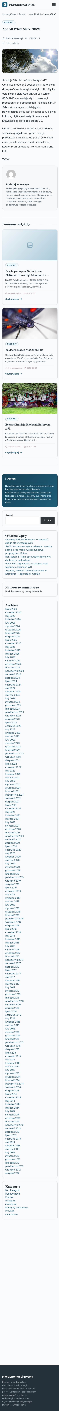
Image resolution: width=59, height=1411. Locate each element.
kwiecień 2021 (12, 815)
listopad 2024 (12, 667)
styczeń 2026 (12, 626)
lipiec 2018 (11, 928)
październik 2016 (14, 1001)
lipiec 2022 (11, 763)
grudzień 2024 (13, 664)
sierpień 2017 (12, 966)
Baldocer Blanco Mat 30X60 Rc (24, 350)
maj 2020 (10, 853)
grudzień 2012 (12, 1159)
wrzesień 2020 (13, 839)
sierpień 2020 (12, 842)
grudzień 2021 (12, 787)
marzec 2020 (12, 860)
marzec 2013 (12, 1149)
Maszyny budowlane (16, 1207)
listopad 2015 (12, 1039)
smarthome (11, 1214)
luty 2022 (10, 781)
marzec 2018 (12, 942)
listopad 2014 (12, 1080)
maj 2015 (10, 1059)
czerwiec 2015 (13, 1056)
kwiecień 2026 (13, 619)
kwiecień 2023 (12, 732)
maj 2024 (10, 688)
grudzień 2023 (13, 705)
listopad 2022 (12, 750)
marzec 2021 (12, 818)
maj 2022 (10, 770)
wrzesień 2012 (13, 1169)
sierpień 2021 (12, 801)
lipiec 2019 (11, 887)
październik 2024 (14, 670)
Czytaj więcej (12, 299)
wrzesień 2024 (13, 674)
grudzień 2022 (13, 746)
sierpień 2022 (12, 760)
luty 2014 (10, 1111)
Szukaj (9, 515)
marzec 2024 (12, 695)
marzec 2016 (12, 1025)
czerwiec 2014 (13, 1097)
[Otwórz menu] (54, 4)
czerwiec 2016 (13, 1014)
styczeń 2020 (12, 867)
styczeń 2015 (12, 1073)
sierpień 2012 (12, 1173)
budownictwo (12, 1193)
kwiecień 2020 (13, 856)
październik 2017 (14, 959)
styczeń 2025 (12, 660)
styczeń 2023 (12, 743)
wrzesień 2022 (13, 756)
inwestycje (10, 1204)
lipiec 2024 (11, 681)
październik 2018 (14, 918)
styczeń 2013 (12, 1155)
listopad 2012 (12, 1162)
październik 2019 (14, 877)
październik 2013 (14, 1124)
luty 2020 (10, 863)
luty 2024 (10, 698)
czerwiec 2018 (13, 932)
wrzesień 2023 (13, 715)
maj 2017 (10, 977)
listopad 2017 (12, 956)
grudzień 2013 (12, 1118)
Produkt (9, 22)
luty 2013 (10, 1152)
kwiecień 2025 (12, 650)
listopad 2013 (12, 1121)
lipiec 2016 (11, 1011)
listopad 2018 (12, 915)
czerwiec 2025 (13, 643)
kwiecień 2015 (12, 1063)
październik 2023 (14, 712)
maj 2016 (10, 1018)
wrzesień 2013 (13, 1128)
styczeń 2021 (12, 825)
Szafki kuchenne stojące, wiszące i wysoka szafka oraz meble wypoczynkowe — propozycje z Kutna (28, 550)
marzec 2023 (12, 736)
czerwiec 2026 (13, 612)
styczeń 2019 (12, 908)
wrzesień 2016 (13, 1004)
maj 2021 (10, 811)
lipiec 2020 (11, 846)
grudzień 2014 (13, 1076)
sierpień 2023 (12, 719)
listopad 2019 (12, 873)
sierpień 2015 (12, 1049)
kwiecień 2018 (12, 939)
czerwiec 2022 (13, 767)
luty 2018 (10, 946)
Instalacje (10, 1200)
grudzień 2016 (12, 994)
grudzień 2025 (13, 629)
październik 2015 (14, 1042)
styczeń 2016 (12, 1032)
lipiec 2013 (10, 1135)
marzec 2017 (12, 983)
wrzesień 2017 (13, 963)
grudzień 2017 (12, 953)
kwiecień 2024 (13, 691)
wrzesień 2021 (13, 798)
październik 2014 (14, 1083)
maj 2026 (10, 615)
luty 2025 (10, 657)
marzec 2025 (12, 653)
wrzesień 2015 (13, 1045)
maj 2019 (10, 894)
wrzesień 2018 (13, 922)
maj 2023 (10, 729)
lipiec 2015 (10, 1052)
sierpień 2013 (12, 1131)
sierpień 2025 (12, 636)
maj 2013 (10, 1142)
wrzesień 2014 (13, 1087)
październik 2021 (14, 794)
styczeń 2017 (12, 990)
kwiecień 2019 (12, 897)
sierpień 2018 (12, 925)
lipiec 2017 (11, 970)
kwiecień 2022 (12, 774)
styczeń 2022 (12, 784)
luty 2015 (10, 1069)
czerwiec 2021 (13, 808)
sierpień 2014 (12, 1090)
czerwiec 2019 (13, 891)
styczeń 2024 (12, 701)
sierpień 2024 (12, 677)
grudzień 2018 (12, 911)
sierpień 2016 (12, 1008)
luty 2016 (10, 1028)
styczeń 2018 (12, 949)
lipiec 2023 (11, 722)
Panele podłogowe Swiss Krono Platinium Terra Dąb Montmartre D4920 (25, 275)
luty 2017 (10, 987)
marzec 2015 (12, 1066)
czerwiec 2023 (13, 725)
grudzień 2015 (12, 1035)
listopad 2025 (12, 633)
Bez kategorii (12, 1190)
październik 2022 (14, 753)
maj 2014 (10, 1100)
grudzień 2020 (13, 829)
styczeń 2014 (12, 1114)
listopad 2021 (12, 791)
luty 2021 (10, 822)
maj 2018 (10, 935)
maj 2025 (10, 646)
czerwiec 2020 (13, 849)
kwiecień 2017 (12, 980)
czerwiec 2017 (13, 973)
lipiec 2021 (10, 805)
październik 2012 (14, 1166)
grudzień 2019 (12, 870)
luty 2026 (10, 622)
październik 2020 (14, 836)
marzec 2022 (12, 777)
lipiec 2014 (11, 1094)
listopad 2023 (12, 708)
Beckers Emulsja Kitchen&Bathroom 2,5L (28, 426)
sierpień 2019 (12, 884)
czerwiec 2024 (13, 684)
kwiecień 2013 (12, 1145)
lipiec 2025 (11, 639)
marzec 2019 (12, 901)
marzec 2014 (12, 1107)
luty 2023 (10, 739)
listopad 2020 (12, 832)
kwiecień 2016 (12, 1021)
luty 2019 (10, 904)
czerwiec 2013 (13, 1138)
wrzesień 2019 (13, 880)
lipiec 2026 (11, 609)
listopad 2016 (12, 997)
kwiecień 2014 (12, 1104)
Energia (9, 1197)
